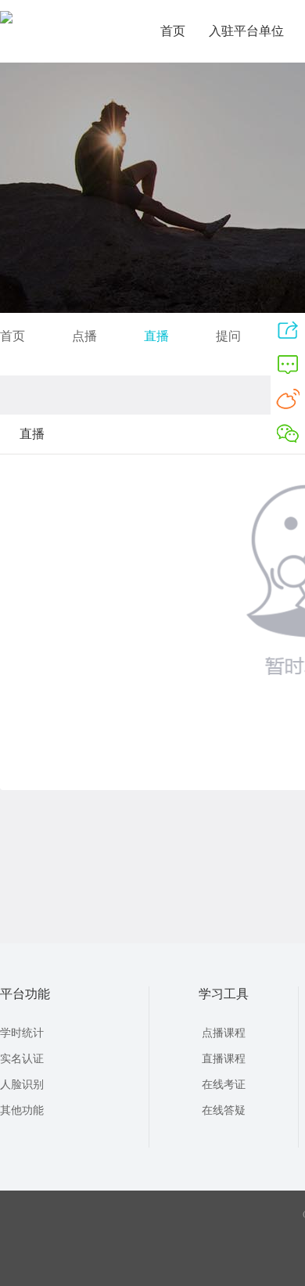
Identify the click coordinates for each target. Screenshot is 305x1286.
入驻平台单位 (246, 31)
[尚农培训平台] (6, 20)
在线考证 (224, 1084)
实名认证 (22, 1059)
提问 (228, 336)
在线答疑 (224, 1110)
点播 (84, 336)
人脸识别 (22, 1084)
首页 (172, 31)
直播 (156, 336)
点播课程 (224, 1033)
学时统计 (22, 1033)
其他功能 (22, 1110)
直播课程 (224, 1059)
